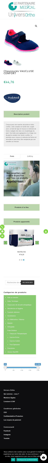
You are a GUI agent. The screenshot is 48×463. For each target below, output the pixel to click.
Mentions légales (9, 398)
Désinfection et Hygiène (15, 308)
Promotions (11, 348)
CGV (5, 412)
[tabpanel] (21, 243)
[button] (36, 26)
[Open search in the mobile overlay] (19, 282)
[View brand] (12, 106)
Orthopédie (10, 327)
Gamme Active (14, 337)
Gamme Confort (15, 341)
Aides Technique (12, 301)
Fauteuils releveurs (13, 312)
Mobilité (9, 323)
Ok (13, 460)
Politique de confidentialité (27, 460)
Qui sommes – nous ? (11, 394)
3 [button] (23, 260)
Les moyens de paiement (12, 420)
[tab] (20, 259)
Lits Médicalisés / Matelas (15, 319)
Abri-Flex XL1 (21, 252)
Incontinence (11, 316)
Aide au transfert (12, 297)
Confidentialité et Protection (13, 416)
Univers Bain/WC (12, 352)
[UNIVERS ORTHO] (22, 9)
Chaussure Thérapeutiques (18, 333)
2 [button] (21, 260)
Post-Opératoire (15, 344)
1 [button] (19, 260)
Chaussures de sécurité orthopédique (19, 305)
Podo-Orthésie (12, 330)
